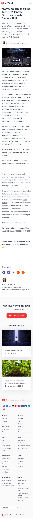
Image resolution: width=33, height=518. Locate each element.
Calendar (5, 443)
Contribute (5, 469)
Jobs (19, 486)
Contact (20, 466)
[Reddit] (4, 409)
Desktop (4, 418)
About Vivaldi (22, 480)
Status (25, 515)
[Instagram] (19, 406)
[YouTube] (16, 406)
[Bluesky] (7, 406)
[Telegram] (29, 406)
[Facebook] (22, 406)
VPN (19, 429)
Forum (4, 464)
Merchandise (6, 472)
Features (20, 418)
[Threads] (10, 406)
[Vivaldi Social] (4, 406)
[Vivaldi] (7, 3)
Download (5, 432)
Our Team (21, 483)
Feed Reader (6, 446)
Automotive (5, 429)
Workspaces (21, 424)
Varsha (10, 42)
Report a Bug (22, 464)
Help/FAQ (21, 458)
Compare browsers (24, 432)
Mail (3, 440)
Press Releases (6, 483)
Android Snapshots (24, 446)
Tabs (19, 421)
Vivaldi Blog (21, 440)
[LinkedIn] (25, 406)
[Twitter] (13, 406)
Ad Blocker (21, 426)
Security (20, 500)
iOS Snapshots (22, 448)
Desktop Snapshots (24, 443)
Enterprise (5, 426)
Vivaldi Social (6, 458)
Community (5, 461)
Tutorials (20, 461)
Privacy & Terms (23, 498)
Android (4, 421)
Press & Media (6, 480)
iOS (3, 424)
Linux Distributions (8, 486)
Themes (4, 466)
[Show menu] (30, 3)
